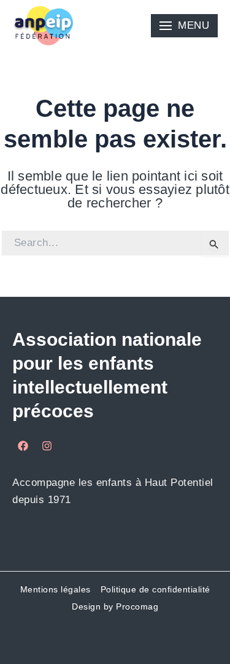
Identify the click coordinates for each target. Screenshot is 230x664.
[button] (184, 25)
